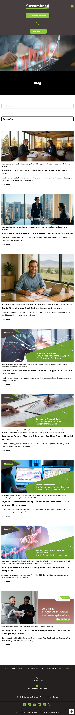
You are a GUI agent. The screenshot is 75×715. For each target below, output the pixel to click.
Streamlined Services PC (46, 432)
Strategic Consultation (37, 16)
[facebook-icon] (25, 705)
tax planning (23, 367)
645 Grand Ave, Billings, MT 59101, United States (39, 697)
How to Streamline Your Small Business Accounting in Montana (31, 308)
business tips (13, 227)
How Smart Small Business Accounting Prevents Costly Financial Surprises (37, 233)
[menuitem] (6, 668)
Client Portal (38, 31)
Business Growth (24, 364)
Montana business (53, 164)
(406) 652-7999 (37, 680)
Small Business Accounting (63, 304)
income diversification (42, 561)
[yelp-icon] (49, 705)
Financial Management (38, 164)
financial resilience (27, 561)
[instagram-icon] (44, 705)
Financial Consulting (36, 430)
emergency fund (14, 561)
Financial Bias (23, 430)
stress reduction (14, 164)
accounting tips (14, 304)
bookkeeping (25, 164)
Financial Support (37, 364)
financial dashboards (29, 495)
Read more (5, 184)
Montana (50, 304)
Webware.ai (55, 712)
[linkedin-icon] (40, 705)
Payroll (53, 364)
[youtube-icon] (35, 705)
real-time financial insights (46, 495)
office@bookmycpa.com (37, 688)
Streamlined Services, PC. (31, 712)
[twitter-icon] (30, 705)
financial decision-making (52, 430)
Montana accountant (57, 561)
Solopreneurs (14, 498)
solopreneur (14, 367)
